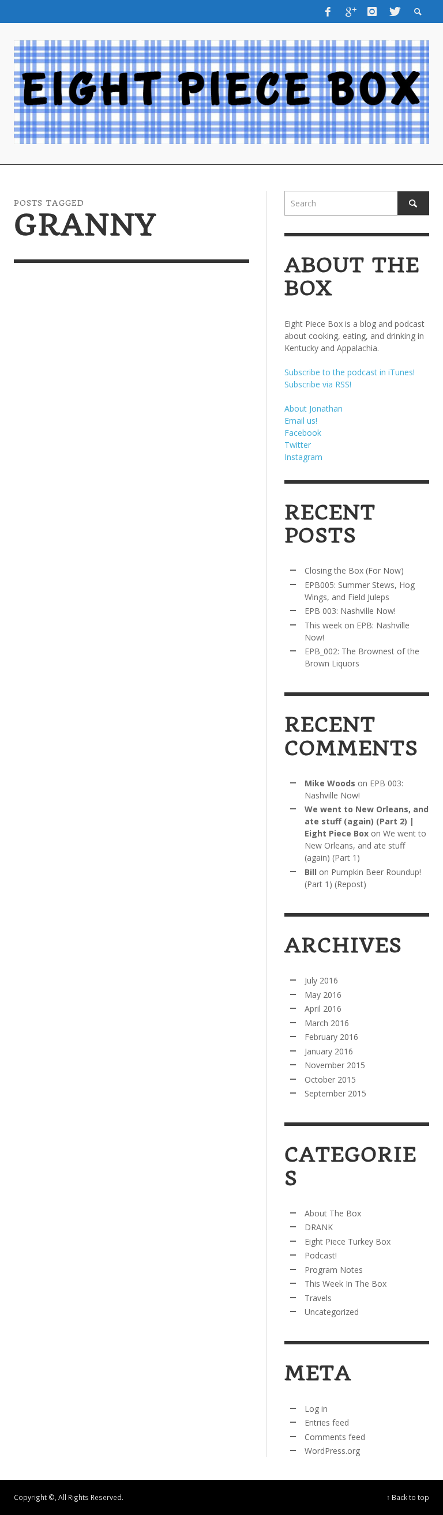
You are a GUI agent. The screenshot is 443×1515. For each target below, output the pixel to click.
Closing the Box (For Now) (354, 570)
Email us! (300, 420)
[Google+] (350, 11)
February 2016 (331, 1036)
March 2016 (327, 1022)
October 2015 (330, 1079)
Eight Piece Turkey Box (348, 1241)
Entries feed (327, 1422)
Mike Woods (330, 783)
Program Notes (334, 1269)
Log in (316, 1408)
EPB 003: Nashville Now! (350, 610)
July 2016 (321, 980)
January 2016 (329, 1051)
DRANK (319, 1227)
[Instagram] (372, 11)
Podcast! (321, 1255)
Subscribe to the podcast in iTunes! (349, 372)
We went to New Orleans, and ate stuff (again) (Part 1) (365, 845)
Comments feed (335, 1436)
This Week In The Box (345, 1283)
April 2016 (323, 1008)
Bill (311, 871)
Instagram (303, 456)
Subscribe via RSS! (317, 384)
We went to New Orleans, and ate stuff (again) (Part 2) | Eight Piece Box (367, 821)
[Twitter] (394, 11)
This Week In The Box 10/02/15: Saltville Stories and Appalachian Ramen (67, 639)
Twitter (297, 444)
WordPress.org (332, 1450)
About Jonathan (313, 408)
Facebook (302, 432)
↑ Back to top (407, 1497)
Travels (318, 1297)
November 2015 (335, 1065)
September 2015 (335, 1093)
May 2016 (323, 994)
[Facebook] (328, 11)
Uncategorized (332, 1311)
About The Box (333, 1213)
